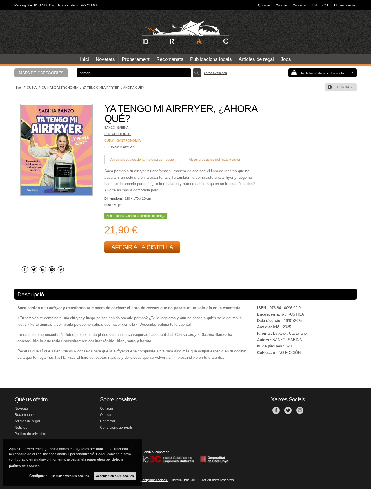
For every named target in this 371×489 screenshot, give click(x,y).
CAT (325, 5)
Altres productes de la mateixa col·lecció (142, 159)
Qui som (264, 5)
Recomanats (169, 59)
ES (314, 5)
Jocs (286, 59)
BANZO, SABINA (116, 127)
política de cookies (24, 466)
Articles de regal (256, 59)
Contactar (300, 5)
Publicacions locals (211, 59)
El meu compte (344, 5)
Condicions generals (116, 427)
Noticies (20, 427)
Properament (136, 59)
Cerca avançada (215, 73)
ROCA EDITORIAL (117, 134)
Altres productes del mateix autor (214, 159)
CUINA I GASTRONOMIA (122, 140)
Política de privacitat (30, 434)
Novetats (105, 59)
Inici (84, 59)
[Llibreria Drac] (185, 32)
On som (281, 5)
